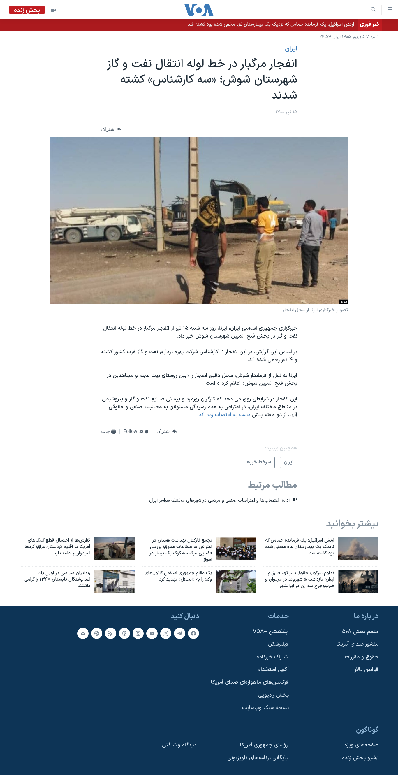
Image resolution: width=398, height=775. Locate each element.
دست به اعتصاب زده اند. (223, 415)
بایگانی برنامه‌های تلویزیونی (257, 758)
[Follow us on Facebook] (193, 633)
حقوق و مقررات (361, 657)
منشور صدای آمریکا (357, 644)
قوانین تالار (366, 670)
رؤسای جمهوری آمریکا (264, 745)
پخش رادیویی (273, 695)
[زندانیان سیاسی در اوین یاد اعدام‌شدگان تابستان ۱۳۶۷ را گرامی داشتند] (114, 581)
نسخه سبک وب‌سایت (265, 708)
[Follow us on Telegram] (179, 633)
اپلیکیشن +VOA (271, 632)
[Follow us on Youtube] (151, 633)
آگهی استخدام (273, 670)
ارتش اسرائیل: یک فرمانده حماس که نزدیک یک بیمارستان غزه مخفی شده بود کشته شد (271, 24)
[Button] (111, 129)
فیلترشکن (278, 644)
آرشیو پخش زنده (360, 758)
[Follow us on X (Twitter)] (165, 633)
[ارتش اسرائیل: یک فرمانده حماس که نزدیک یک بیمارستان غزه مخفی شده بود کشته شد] (358, 548)
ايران (291, 49)
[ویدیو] (53, 10)
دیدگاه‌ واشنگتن (179, 745)
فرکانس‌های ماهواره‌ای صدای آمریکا (250, 682)
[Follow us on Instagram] (138, 633)
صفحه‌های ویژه (361, 745)
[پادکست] (96, 633)
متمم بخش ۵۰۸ (360, 632)
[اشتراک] (82, 633)
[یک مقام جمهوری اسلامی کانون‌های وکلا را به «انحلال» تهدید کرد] (236, 581)
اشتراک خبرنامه (272, 657)
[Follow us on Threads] (124, 633)
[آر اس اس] (110, 633)
